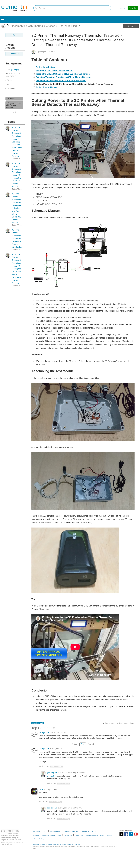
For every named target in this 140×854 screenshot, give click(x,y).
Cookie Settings (39, 839)
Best (82, 744)
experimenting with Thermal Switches (13, 105)
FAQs (59, 835)
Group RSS (14, 54)
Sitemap (109, 835)
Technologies (55, 831)
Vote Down (44, 766)
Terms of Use (68, 835)
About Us (36, 835)
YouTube (136, 834)
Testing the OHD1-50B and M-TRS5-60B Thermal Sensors (63, 74)
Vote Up (40, 766)
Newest (91, 744)
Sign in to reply (37, 723)
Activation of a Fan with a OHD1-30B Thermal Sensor (61, 80)
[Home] (14, 8)
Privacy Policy (79, 835)
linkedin (131, 834)
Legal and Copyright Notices (95, 835)
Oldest (74, 744)
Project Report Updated (47, 87)
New (132, 26)
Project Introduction (45, 67)
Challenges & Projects (71, 831)
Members (36, 831)
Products (85, 831)
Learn (45, 831)
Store (94, 831)
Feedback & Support (48, 835)
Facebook (126, 834)
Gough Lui (44, 732)
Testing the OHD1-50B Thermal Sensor (54, 70)
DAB (41, 789)
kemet (12, 99)
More (8, 25)
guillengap (15, 70)
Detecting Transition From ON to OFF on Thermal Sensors (63, 77)
